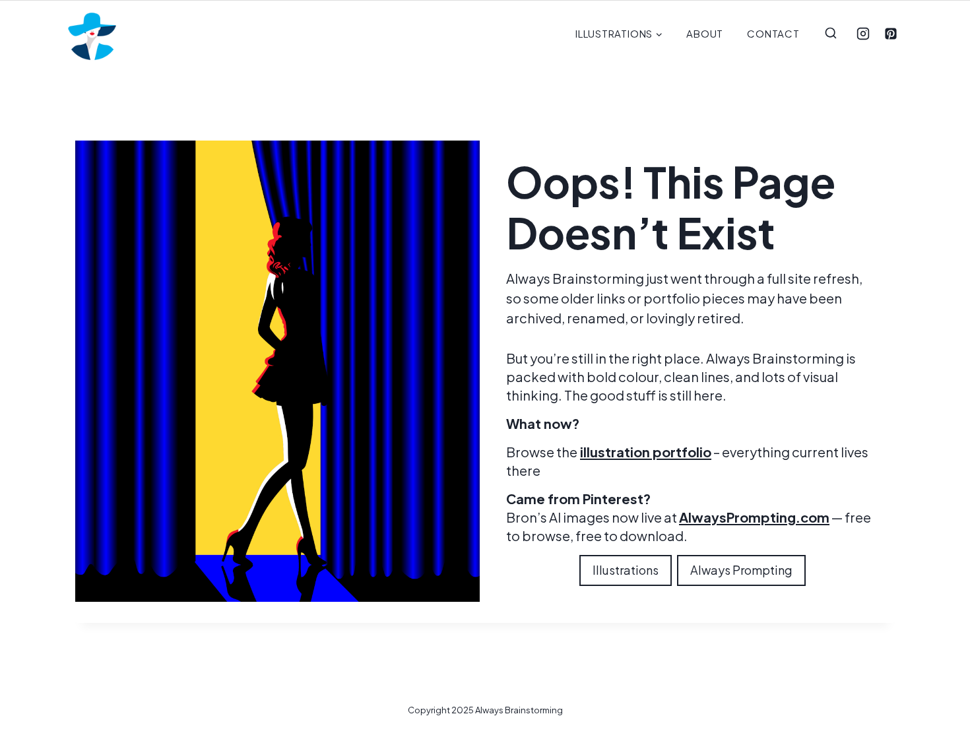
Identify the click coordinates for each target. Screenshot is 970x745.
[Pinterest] (891, 33)
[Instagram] (863, 33)
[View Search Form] (830, 33)
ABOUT (704, 33)
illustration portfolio (645, 451)
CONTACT (773, 33)
